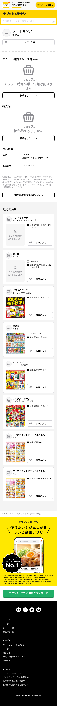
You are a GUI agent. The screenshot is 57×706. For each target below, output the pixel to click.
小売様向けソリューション (14, 657)
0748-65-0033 (29, 165)
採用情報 (6, 660)
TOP (3, 514)
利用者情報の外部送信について (16, 685)
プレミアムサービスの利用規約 (16, 677)
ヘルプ (6, 649)
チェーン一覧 (13, 514)
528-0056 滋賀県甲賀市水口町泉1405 (35, 156)
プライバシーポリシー (12, 673)
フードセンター (27, 514)
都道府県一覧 (8, 632)
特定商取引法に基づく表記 (14, 681)
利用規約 (6, 669)
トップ (6, 624)
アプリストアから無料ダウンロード (28, 593)
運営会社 (6, 653)
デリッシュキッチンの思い (14, 645)
